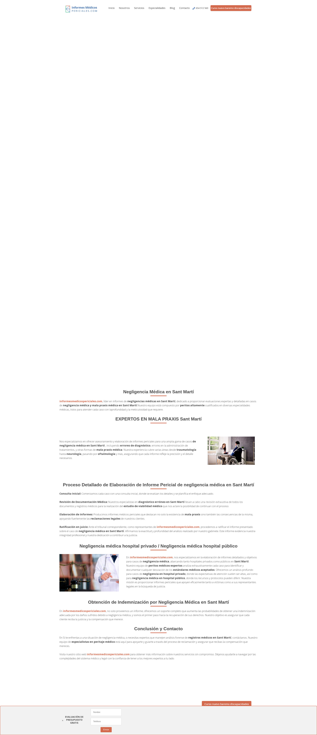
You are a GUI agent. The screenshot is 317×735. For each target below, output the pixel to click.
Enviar (106, 730)
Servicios (139, 8)
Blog (172, 8)
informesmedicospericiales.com (80, 401)
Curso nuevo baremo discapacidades (231, 8)
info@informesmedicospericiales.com (87, 693)
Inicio (111, 8)
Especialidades (157, 8)
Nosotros (124, 8)
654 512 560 (202, 8)
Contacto (184, 8)
